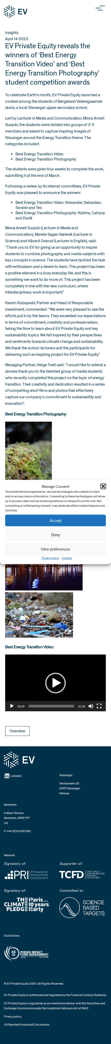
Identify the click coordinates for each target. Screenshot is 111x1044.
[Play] (11, 706)
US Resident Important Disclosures (27, 1025)
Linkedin (16, 776)
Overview (17, 731)
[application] (55, 683)
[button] (103, 486)
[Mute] (90, 706)
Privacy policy (50, 558)
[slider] (51, 706)
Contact (67, 558)
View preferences (55, 549)
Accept (55, 520)
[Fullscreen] (99, 706)
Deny (55, 534)
